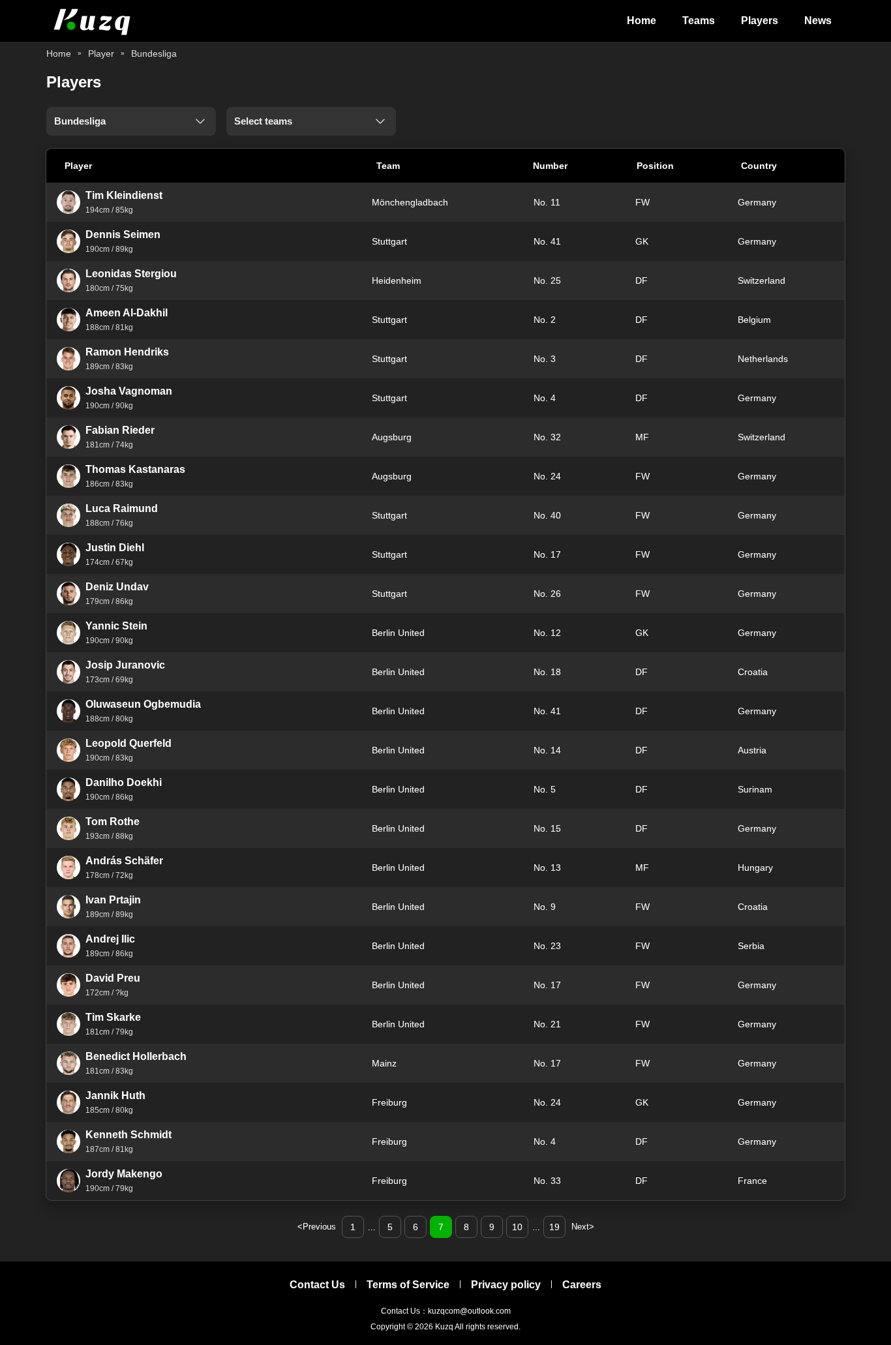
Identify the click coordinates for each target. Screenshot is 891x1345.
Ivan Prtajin (113, 899)
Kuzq (444, 1326)
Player (101, 53)
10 (517, 1227)
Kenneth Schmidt (128, 1134)
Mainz (384, 1063)
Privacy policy (506, 1284)
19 (554, 1227)
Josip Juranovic (125, 665)
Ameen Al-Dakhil (126, 312)
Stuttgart (389, 241)
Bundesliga (154, 53)
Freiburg (389, 1102)
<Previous (316, 1227)
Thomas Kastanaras (135, 469)
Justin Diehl (114, 547)
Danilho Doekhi (123, 782)
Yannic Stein (116, 625)
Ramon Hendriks (127, 351)
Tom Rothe (112, 821)
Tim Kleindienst (123, 195)
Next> (582, 1227)
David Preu (112, 978)
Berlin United (398, 632)
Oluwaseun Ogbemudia (143, 704)
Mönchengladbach (410, 202)
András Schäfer (124, 860)
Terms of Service (408, 1284)
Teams (698, 20)
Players (759, 20)
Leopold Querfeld (128, 743)
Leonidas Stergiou (131, 273)
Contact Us (317, 1284)
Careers (581, 1284)
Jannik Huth (115, 1095)
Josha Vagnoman (128, 391)
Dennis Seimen (122, 234)
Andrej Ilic (110, 939)
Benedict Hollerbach (136, 1056)
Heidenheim (396, 280)
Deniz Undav (117, 586)
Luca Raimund (121, 508)
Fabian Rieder (120, 430)
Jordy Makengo (123, 1173)
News (818, 20)
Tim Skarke (113, 1017)
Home (641, 20)
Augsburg (392, 437)
